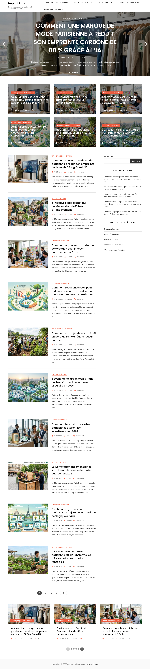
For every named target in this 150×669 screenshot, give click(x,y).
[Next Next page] (63, 593)
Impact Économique (59, 420)
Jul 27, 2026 (64, 57)
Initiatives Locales (64, 93)
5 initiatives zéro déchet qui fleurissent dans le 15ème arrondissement (72, 100)
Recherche (108, 156)
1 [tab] (69, 72)
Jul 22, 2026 (108, 143)
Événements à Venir (53, 9)
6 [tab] (80, 72)
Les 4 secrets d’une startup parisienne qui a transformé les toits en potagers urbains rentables (71, 557)
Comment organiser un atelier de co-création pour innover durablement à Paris (119, 100)
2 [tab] (71, 72)
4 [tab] (76, 72)
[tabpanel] (75, 44)
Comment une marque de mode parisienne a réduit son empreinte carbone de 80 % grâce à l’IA (75, 37)
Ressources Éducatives (112, 93)
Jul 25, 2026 (108, 110)
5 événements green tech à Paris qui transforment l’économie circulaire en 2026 (120, 132)
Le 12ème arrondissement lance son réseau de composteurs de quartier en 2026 (71, 470)
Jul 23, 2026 (62, 143)
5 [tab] (78, 72)
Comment (88, 57)
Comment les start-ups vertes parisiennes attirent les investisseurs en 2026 (71, 428)
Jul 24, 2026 (17, 143)
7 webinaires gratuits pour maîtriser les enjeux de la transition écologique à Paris (74, 512)
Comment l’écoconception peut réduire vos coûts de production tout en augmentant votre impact (29, 131)
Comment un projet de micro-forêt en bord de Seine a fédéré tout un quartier (73, 132)
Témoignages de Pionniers (75, 19)
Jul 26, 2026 (62, 110)
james (76, 57)
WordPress (93, 664)
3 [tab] (74, 72)
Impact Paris (17, 3)
